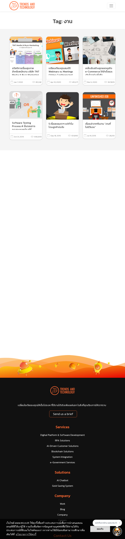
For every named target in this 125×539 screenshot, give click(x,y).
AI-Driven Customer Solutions (63, 446)
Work (62, 504)
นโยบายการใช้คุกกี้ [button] (26, 534)
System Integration (62, 457)
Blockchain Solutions (63, 451)
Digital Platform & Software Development (62, 435)
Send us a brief (63, 414)
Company (62, 495)
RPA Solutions (62, 440)
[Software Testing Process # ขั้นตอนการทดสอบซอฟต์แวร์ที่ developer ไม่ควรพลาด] (26, 115)
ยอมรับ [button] (100, 529)
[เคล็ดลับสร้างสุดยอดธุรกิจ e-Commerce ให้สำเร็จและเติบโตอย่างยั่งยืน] (99, 61)
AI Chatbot (62, 480)
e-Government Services (62, 462)
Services (62, 427)
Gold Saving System (62, 486)
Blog (62, 509)
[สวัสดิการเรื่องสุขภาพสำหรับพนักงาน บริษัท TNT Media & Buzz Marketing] (26, 61)
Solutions (62, 472)
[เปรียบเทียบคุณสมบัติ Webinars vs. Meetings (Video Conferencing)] (62, 61)
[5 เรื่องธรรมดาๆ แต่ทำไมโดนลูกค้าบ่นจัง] (62, 115)
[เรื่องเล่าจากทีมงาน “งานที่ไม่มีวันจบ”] (99, 115)
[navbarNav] (111, 6)
